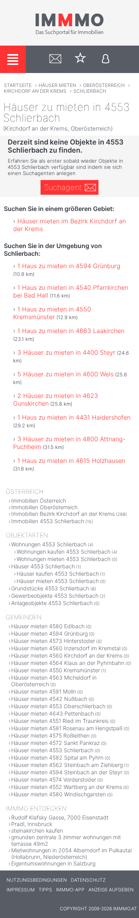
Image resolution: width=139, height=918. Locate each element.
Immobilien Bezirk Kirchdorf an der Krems (63, 513)
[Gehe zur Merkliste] (80, 59)
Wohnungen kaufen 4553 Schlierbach (63, 551)
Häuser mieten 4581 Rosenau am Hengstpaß (66, 728)
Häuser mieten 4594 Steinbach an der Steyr (66, 772)
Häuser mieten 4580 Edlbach (48, 626)
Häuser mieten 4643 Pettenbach (52, 713)
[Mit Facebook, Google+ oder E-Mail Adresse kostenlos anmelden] (105, 59)
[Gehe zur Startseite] (69, 33)
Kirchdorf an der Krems (35, 91)
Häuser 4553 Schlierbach (43, 566)
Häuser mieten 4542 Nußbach (49, 698)
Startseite (18, 85)
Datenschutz (88, 880)
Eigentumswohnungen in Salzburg (53, 863)
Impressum (21, 889)
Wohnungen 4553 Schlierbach (48, 544)
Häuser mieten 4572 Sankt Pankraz (55, 743)
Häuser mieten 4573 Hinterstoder (53, 641)
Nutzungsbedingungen (37, 880)
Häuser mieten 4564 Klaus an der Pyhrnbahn (67, 663)
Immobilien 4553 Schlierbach (47, 521)
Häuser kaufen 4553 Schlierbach (58, 573)
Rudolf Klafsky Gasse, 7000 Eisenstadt (59, 817)
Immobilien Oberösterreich (44, 507)
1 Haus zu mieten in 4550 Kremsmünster (52, 313)
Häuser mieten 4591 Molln (43, 691)
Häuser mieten (57, 85)
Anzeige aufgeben (111, 889)
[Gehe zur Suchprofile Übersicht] (55, 59)
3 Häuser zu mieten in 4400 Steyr (66, 352)
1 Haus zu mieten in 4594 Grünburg (68, 266)
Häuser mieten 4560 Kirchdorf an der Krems (66, 655)
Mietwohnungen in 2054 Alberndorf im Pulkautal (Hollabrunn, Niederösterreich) (71, 853)
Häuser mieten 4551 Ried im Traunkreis (59, 720)
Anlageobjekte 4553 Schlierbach (52, 603)
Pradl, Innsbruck (31, 824)
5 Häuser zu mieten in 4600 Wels (65, 374)
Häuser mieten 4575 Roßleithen (50, 735)
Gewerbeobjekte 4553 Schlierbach (54, 595)
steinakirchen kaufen (37, 830)
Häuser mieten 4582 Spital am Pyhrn (57, 757)
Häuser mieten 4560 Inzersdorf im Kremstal (65, 648)
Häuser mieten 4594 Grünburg (49, 633)
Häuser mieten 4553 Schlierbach (58, 581)
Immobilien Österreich (38, 500)
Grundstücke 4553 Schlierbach (50, 588)
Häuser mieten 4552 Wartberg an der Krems (66, 787)
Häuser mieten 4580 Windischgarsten (58, 794)
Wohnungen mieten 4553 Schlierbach (63, 559)
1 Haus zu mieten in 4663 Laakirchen (70, 331)
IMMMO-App (70, 889)
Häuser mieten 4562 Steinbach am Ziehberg (67, 765)
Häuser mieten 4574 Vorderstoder (53, 779)
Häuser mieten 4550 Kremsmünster (55, 670)
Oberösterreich (104, 85)
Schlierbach (89, 91)
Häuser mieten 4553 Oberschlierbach (58, 706)
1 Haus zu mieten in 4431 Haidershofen (74, 417)
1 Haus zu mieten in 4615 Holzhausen (71, 460)
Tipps (45, 889)
